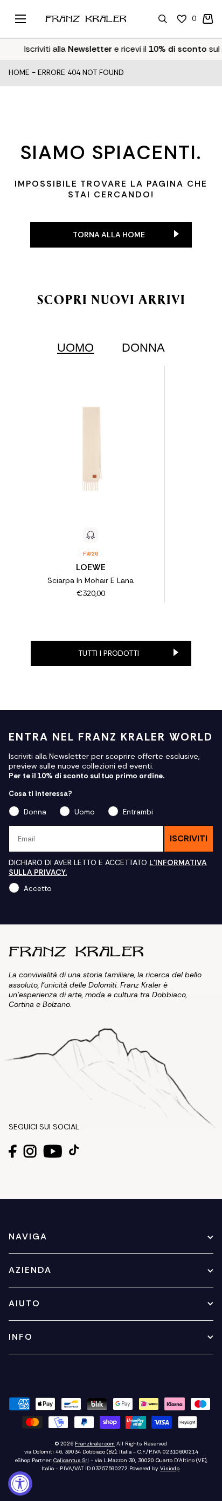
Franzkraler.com (95, 1443)
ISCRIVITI (188, 838)
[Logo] (85, 19)
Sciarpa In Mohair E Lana (90, 580)
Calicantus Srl (71, 1460)
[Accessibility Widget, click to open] (20, 1483)
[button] (208, 19)
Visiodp (169, 1468)
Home (19, 72)
